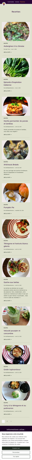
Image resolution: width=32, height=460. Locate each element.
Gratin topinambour (12, 369)
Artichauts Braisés (11, 165)
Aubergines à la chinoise (14, 46)
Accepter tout (16, 448)
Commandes (11, 2)
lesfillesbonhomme (9, 88)
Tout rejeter (16, 456)
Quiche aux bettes (11, 282)
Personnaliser (16, 452)
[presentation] (16, 31)
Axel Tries (7, 49)
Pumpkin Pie (9, 207)
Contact (17, 2)
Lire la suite (8, 52)
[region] (16, 445)
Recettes (22, 2)
